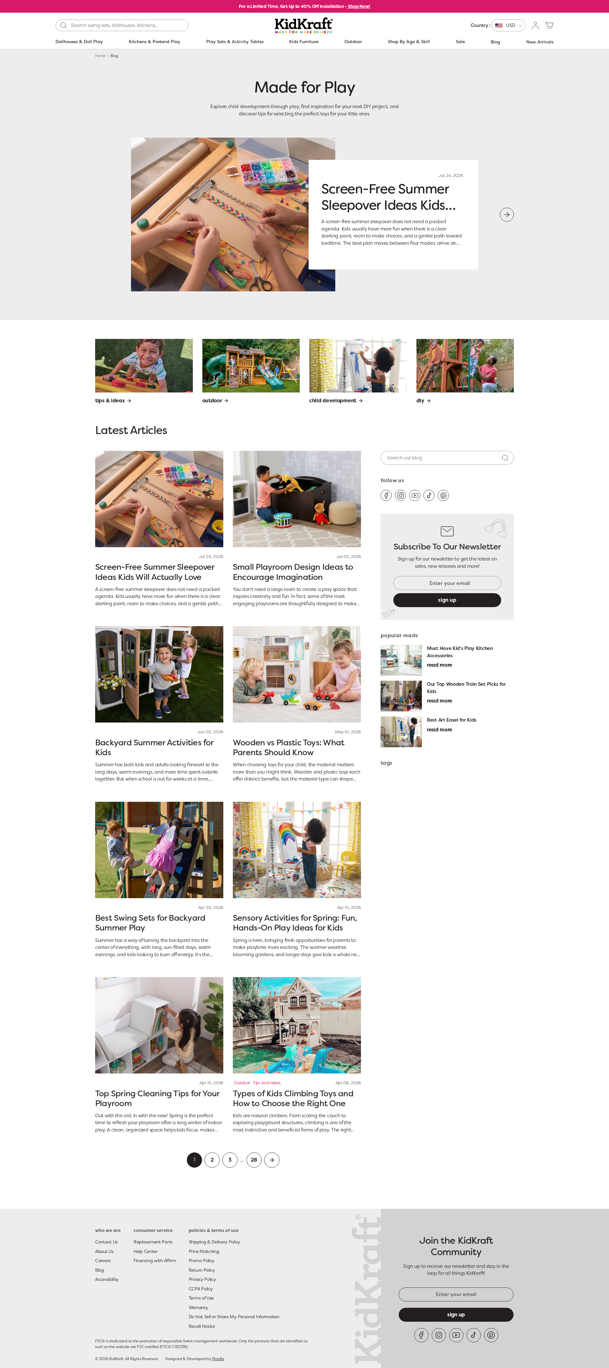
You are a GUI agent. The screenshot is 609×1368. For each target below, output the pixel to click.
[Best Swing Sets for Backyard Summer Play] (159, 850)
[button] (549, 25)
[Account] (536, 25)
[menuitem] (498, 25)
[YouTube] (414, 495)
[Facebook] (386, 495)
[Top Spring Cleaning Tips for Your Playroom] (159, 1025)
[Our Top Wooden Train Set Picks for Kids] (401, 696)
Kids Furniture (303, 41)
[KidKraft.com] (304, 25)
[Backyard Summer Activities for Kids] (159, 674)
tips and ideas (267, 1083)
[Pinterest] (443, 495)
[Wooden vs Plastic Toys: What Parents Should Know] (297, 674)
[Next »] (271, 1160)
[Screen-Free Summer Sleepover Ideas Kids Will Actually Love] (159, 499)
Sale (460, 41)
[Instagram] (400, 495)
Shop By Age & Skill (409, 41)
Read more (439, 664)
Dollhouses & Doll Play (79, 41)
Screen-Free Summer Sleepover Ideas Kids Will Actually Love (385, 205)
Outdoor (353, 41)
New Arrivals (539, 42)
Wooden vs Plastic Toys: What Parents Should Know (288, 747)
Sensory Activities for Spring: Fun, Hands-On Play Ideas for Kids (295, 922)
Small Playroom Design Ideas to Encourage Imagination (293, 571)
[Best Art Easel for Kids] (401, 731)
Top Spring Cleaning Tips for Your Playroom (157, 1098)
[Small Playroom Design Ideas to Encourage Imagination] (297, 499)
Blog (495, 42)
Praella (218, 1358)
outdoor (242, 1083)
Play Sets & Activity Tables (235, 41)
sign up (447, 600)
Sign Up (456, 1314)
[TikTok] (429, 495)
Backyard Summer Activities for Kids (154, 747)
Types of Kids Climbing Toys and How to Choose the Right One (293, 1098)
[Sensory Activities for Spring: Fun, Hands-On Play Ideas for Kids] (297, 850)
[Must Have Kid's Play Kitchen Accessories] (401, 660)
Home (100, 55)
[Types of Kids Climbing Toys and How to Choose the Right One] (297, 1025)
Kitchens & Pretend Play (154, 41)
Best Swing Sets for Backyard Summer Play (150, 922)
